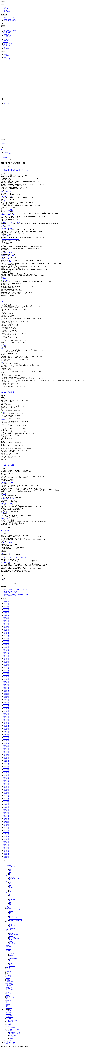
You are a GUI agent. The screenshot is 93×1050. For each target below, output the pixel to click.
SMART (8, 967)
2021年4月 (6, 699)
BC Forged (9, 987)
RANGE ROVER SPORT (15, 919)
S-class (10, 941)
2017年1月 (6, 777)
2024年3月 (6, 646)
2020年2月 (6, 720)
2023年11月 (6, 652)
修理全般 (8, 1023)
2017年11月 (6, 762)
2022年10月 (6, 672)
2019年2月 (6, 739)
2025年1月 (6, 630)
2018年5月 (6, 752)
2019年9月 (6, 728)
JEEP (7, 907)
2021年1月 (6, 704)
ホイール (8, 1018)
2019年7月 (6, 731)
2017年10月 (6, 763)
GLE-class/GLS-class (14, 938)
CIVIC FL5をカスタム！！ (10, 591)
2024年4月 (6, 644)
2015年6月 (6, 806)
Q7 (10, 869)
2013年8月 (6, 839)
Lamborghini (9, 908)
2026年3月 (6, 609)
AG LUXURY (9, 982)
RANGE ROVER (13, 917)
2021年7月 (6, 694)
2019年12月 (6, 723)
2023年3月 (6, 664)
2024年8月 (6, 638)
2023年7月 (6, 658)
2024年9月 (6, 637)
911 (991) (11, 951)
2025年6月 (6, 623)
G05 (10, 883)
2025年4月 (6, 626)
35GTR (11, 947)
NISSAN (8, 946)
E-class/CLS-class (13, 934)
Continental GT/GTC (14, 878)
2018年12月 (6, 742)
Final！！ (4, 301)
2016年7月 (6, 786)
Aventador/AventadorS (14, 909)
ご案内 (8, 1026)
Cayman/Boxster (13, 958)
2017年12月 (6, 760)
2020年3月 (6, 719)
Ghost (10, 963)
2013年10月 (6, 836)
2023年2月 (6, 665)
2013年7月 (6, 841)
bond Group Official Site (9, 153)
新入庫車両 (9, 1012)
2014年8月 (6, 821)
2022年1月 (6, 685)
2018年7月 (6, 749)
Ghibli (10, 924)
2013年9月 (6, 838)
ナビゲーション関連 (11, 1020)
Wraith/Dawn (12, 966)
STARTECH (9, 1006)
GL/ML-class (12, 937)
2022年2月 (6, 684)
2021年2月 (6, 702)
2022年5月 (6, 679)
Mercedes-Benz (10, 930)
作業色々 (8, 1024)
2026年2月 (6, 611)
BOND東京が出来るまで (15, 1032)
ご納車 (11, 1038)
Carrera (11, 955)
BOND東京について (14, 1033)
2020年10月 (6, 708)
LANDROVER (10, 915)
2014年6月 (6, 824)
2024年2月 (6, 647)
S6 (10, 874)
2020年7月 (6, 713)
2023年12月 (6, 650)
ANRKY (8, 985)
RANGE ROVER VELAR (15, 920)
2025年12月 (6, 614)
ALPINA (8, 865)
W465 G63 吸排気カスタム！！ (11, 595)
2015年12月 (6, 797)
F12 (10, 902)
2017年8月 (6, 766)
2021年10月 (6, 690)
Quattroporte (12, 928)
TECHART (9, 1008)
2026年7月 (6, 603)
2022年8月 (6, 675)
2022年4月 (6, 681)
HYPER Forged (10, 997)
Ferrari (7, 892)
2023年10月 (6, 653)
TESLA (8, 968)
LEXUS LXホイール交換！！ (11, 592)
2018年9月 (6, 746)
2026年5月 (6, 606)
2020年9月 (6, 710)
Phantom (11, 964)
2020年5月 (6, 716)
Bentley (8, 875)
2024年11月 (6, 633)
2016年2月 (6, 794)
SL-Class (11, 942)
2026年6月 (6, 605)
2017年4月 (6, 772)
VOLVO (8, 972)
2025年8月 (6, 620)
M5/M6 (11, 889)
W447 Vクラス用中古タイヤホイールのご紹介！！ (16, 589)
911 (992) (11, 953)
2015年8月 (6, 803)
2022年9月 (6, 673)
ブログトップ (6, 152)
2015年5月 (6, 807)
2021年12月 (6, 687)
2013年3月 (6, 847)
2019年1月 (6, 740)
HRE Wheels (9, 996)
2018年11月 (6, 743)
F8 (10, 903)
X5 (10, 891)
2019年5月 (6, 734)
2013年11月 (6, 835)
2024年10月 (6, 635)
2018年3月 (6, 755)
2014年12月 (6, 815)
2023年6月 (6, 659)
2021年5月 (6, 698)
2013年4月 (6, 845)
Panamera (11, 960)
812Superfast (12, 899)
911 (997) (11, 954)
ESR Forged (9, 993)
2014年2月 (6, 830)
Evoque (11, 916)
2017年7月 (6, 768)
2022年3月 (6, 682)
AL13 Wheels (9, 984)
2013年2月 (6, 848)
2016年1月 (6, 795)
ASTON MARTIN (10, 866)
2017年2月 (6, 775)
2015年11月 (6, 798)
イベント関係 (9, 1015)
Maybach (11, 940)
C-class (11, 933)
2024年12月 (6, 632)
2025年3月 (6, 627)
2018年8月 (6, 748)
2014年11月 (6, 816)
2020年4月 (6, 717)
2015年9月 (6, 801)
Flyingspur (11, 879)
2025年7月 (6, 621)
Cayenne (11, 956)
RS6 (10, 872)
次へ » (5, 580)
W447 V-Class (12, 943)
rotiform (8, 1005)
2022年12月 (6, 669)
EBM (7, 992)
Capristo (8, 991)
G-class (11, 936)
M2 (10, 886)
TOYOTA (8, 970)
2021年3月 (6, 701)
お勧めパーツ (9, 1017)
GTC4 (10, 904)
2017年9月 (6, 765)
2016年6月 (6, 787)
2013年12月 (6, 833)
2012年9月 (6, 856)
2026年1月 (6, 612)
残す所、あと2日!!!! (8, 465)
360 (10, 894)
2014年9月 (6, 819)
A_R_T (8, 978)
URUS (10, 913)
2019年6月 (6, 733)
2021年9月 (6, 691)
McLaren (8, 929)
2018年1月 (6, 758)
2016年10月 (6, 781)
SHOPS (3, 26)
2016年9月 (6, 783)
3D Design (8, 976)
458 (10, 895)
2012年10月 (6, 854)
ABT (7, 979)
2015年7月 (6, 804)
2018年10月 (6, 745)
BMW (7, 881)
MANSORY (9, 1000)
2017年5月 (6, 771)
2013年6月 (6, 842)
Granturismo (12, 925)
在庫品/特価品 (13, 1027)
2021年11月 (6, 688)
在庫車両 (8, 1011)
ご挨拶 (11, 1036)
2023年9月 (6, 655)
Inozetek (8, 998)
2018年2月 (6, 757)
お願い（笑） (12, 1035)
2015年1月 (6, 813)
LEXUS (8, 921)
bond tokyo (3, 143)
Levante (11, 926)
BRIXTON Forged (10, 989)
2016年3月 (6, 792)
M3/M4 (11, 887)
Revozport (8, 1004)
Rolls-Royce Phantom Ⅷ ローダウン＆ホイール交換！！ (17, 594)
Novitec (8, 1002)
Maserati (8, 923)
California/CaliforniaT (14, 900)
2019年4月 (6, 736)
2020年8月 (6, 711)
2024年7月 (6, 640)
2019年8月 (6, 730)
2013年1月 (6, 850)
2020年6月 (6, 714)
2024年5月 (6, 643)
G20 (10, 885)
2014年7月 (6, 822)
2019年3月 (6, 737)
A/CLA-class (12, 932)
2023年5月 (6, 661)
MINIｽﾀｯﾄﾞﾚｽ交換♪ (8, 392)
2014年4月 (6, 827)
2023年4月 (6, 662)
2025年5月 (6, 624)
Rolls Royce (9, 962)
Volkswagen (9, 971)
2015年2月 (6, 812)
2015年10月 (6, 800)
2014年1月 (6, 832)
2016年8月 (6, 784)
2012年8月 (6, 858)
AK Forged (9, 983)
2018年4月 (6, 754)
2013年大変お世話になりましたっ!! (14, 170)
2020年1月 (6, 722)
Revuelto (11, 912)
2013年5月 (6, 844)
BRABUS (8, 988)
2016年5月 (6, 789)
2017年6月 (6, 769)
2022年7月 (6, 676)
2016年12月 (6, 778)
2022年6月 (6, 678)
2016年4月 (6, 790)
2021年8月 (6, 693)
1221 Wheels (9, 975)
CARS (2, 4)
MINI (7, 945)
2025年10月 (6, 617)
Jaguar (7, 906)
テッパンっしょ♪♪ (8, 530)
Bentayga (11, 877)
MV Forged (9, 1001)
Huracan (11, 911)
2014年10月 (6, 818)
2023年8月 (6, 656)
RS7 (10, 873)
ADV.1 (8, 980)
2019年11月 (6, 725)
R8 (10, 870)
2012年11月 (6, 853)
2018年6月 (6, 751)
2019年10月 (6, 726)
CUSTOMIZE (4, 14)
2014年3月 (6, 829)
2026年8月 (6, 601)
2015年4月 (6, 809)
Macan (10, 959)
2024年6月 (6, 641)
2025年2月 (6, 629)
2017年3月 (6, 774)
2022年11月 (6, 670)
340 (10, 882)
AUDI (7, 868)
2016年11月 (6, 780)
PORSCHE (9, 950)
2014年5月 (6, 826)
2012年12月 (6, 851)
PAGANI (8, 949)
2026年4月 (6, 608)
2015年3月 (6, 810)
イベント (8, 1014)
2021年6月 (6, 696)
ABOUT (2, 51)
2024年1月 (6, 649)
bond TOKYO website (8, 155)
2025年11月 (6, 615)
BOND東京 (9, 1030)
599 (10, 898)
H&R (7, 995)
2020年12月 (6, 705)
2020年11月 (6, 707)
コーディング (9, 1021)
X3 (10, 890)
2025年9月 (6, 618)
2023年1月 (6, 667)
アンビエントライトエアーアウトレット (16, 1029)
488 (10, 896)
